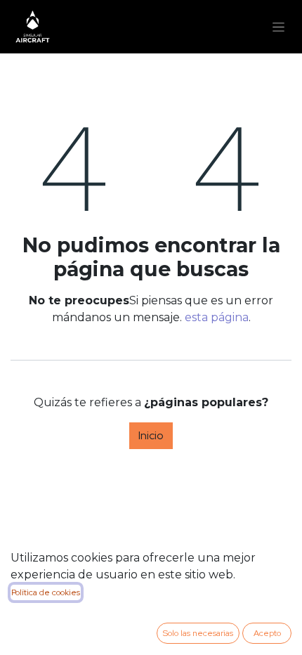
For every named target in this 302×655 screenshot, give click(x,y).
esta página (217, 317)
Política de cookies (45, 592)
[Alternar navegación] (278, 26)
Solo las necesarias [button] (198, 633)
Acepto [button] (267, 633)
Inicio (151, 435)
